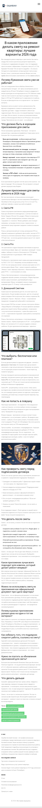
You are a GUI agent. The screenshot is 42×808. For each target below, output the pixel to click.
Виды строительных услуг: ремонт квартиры (15, 764)
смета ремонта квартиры (15, 706)
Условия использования (9, 781)
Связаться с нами (7, 791)
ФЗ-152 (3, 788)
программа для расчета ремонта (12, 713)
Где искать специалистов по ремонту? (13, 761)
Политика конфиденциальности (11, 785)
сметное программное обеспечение (13, 717)
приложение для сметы (9, 709)
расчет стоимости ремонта (10, 720)
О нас (3, 778)
